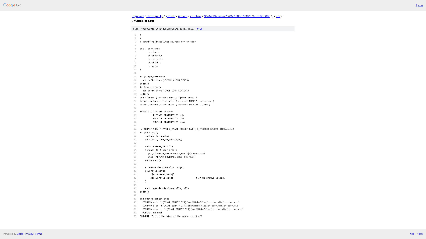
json (420, 233)
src (278, 16)
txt (412, 233)
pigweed (137, 16)
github (170, 16)
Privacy (29, 233)
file (199, 28)
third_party (154, 16)
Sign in (419, 5)
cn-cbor (195, 16)
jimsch (182, 16)
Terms (38, 233)
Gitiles (20, 233)
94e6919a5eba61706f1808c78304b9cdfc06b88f (237, 16)
